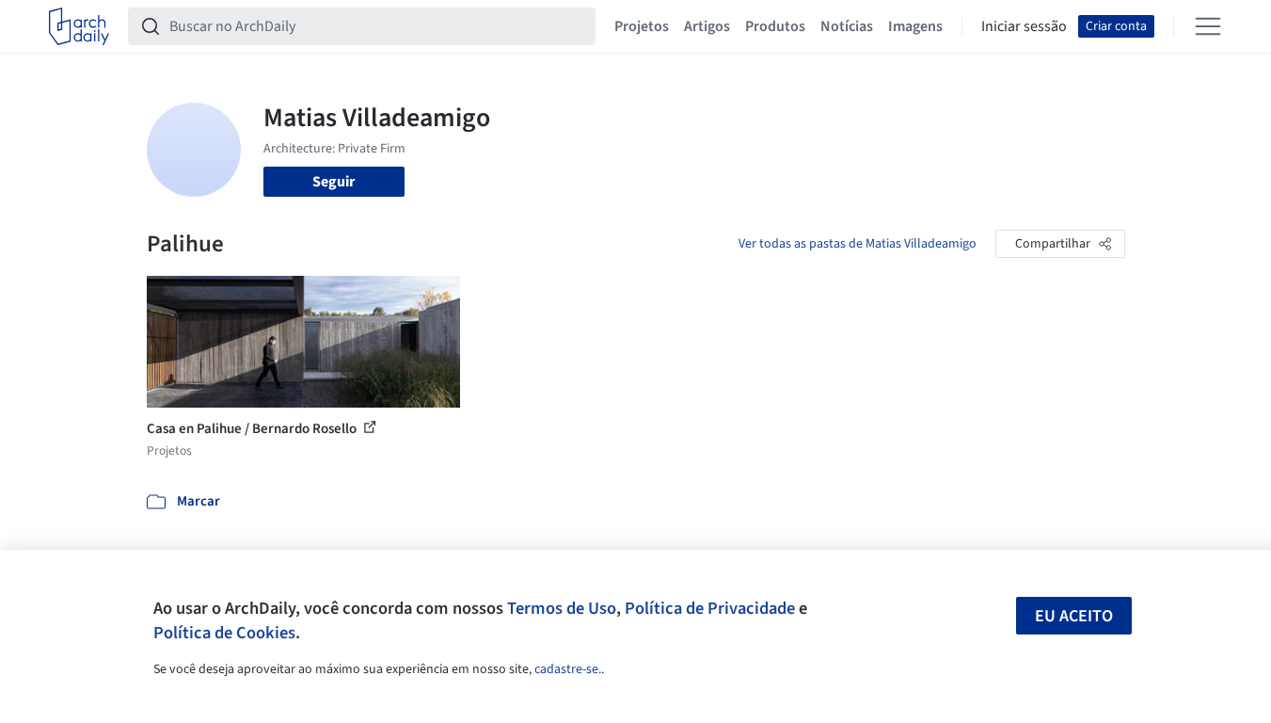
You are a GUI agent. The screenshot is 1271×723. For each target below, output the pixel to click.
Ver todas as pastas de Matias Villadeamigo (858, 243)
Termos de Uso (561, 608)
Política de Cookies (224, 632)
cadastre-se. (567, 669)
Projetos (641, 26)
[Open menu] (1208, 26)
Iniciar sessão (1024, 26)
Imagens (915, 26)
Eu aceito (1074, 616)
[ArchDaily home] (79, 26)
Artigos (707, 26)
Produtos (775, 26)
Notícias (846, 26)
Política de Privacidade (710, 608)
